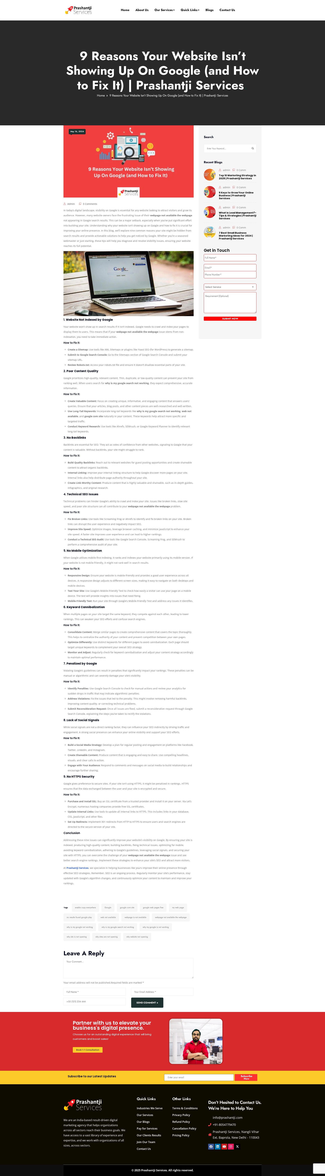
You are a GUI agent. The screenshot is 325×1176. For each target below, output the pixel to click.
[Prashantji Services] (78, 10)
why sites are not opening (106, 936)
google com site (127, 907)
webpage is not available (135, 917)
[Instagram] (231, 1146)
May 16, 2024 (77, 131)
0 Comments (90, 203)
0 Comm (241, 170)
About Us (141, 10)
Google (108, 907)
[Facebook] (211, 1146)
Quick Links (189, 10)
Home (125, 10)
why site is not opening (77, 936)
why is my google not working (80, 927)
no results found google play (79, 917)
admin (71, 203)
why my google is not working (156, 927)
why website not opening (137, 936)
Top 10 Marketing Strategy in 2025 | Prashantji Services (237, 177)
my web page (178, 907)
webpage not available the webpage (171, 917)
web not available (108, 917)
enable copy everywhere (85, 907)
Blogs (209, 10)
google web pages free (153, 907)
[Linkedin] (218, 1146)
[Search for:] (230, 148)
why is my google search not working (118, 927)
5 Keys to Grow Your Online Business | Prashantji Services (236, 195)
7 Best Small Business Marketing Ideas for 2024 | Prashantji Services (236, 235)
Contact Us (227, 10)
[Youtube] (224, 1146)
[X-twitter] (237, 1146)
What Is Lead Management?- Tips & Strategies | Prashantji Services (237, 215)
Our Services (164, 10)
